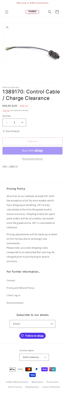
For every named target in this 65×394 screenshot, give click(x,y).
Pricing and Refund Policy (20, 287)
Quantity (6, 115)
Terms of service (15, 387)
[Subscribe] (51, 324)
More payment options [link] (32, 158)
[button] (6, 12)
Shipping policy (32, 387)
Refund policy (38, 382)
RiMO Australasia (20, 382)
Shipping (6, 110)
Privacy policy (53, 382)
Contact (11, 280)
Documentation (15, 302)
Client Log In (13, 295)
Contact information (51, 387)
